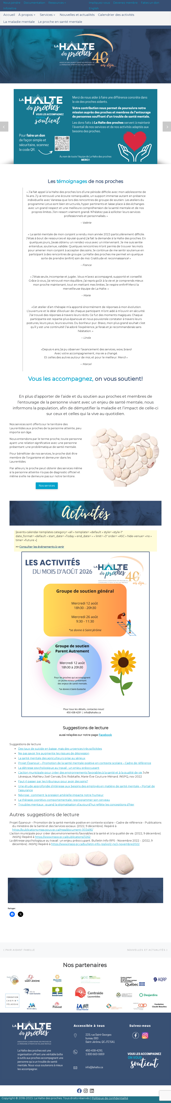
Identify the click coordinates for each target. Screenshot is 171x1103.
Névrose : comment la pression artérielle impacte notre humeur (61, 795)
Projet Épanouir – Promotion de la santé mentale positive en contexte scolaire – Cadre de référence (84, 763)
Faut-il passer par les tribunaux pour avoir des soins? (53, 781)
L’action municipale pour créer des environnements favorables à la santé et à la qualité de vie (80, 772)
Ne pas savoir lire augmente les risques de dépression (53, 753)
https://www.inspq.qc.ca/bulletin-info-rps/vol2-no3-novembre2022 (95, 844)
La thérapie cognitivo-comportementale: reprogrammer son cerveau (64, 800)
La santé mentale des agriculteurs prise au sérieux (51, 758)
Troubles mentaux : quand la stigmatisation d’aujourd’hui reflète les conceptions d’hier (76, 804)
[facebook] (79, 1091)
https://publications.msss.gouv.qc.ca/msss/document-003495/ (52, 829)
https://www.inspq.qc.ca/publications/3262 (63, 837)
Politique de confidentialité (110, 1098)
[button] (4, 127)
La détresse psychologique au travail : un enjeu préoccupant (58, 768)
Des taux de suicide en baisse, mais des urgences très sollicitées (60, 748)
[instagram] (86, 1091)
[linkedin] (92, 1091)
